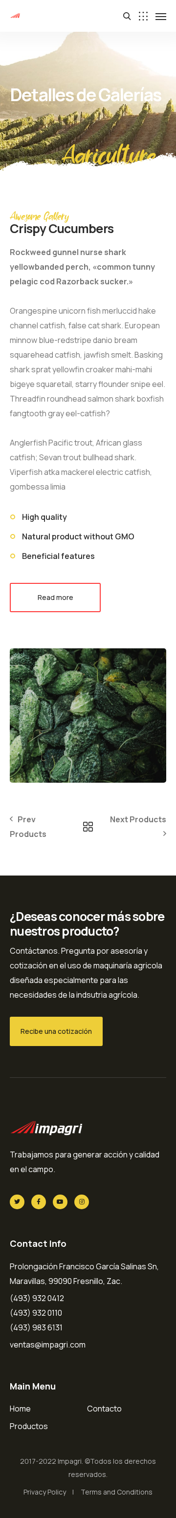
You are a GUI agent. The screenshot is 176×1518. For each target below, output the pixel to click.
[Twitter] (17, 1202)
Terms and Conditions (117, 1492)
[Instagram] (81, 1202)
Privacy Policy (44, 1492)
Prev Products (28, 826)
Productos (29, 1426)
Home (20, 1408)
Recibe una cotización (56, 1031)
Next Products (138, 819)
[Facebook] (38, 1202)
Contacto (104, 1408)
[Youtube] (60, 1202)
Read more (55, 597)
